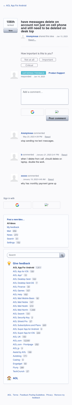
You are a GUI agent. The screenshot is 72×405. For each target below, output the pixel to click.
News (9, 234)
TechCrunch (19, 371)
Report (48, 136)
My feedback (13, 226)
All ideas (11, 223)
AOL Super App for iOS (24, 332)
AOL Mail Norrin (21, 309)
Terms (15, 394)
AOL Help (18, 294)
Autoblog (17, 355)
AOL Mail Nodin (20, 305)
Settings (11, 242)
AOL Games (19, 290)
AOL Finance (19, 286)
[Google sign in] (32, 112)
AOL (15, 378)
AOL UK (17, 336)
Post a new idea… (16, 219)
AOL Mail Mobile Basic (24, 298)
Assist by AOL (20, 351)
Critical (32, 65)
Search (10, 238)
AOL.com (17, 340)
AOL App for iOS (21, 271)
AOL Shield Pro (20, 321)
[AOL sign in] (57, 112)
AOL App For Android (24, 267)
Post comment (57, 118)
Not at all (31, 59)
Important (49, 59)
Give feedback (21, 263)
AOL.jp (16, 348)
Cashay (17, 359)
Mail (9, 230)
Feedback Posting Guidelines (32, 394)
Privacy (49, 394)
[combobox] (34, 255)
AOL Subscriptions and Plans (27, 325)
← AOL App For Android (14, 5)
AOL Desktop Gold (22, 278)
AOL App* (18, 275)
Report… (32, 39)
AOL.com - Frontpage (23, 344)
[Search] (62, 255)
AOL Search (19, 313)
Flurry (16, 367)
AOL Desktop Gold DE (24, 282)
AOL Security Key (21, 317)
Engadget (18, 363)
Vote (11, 30)
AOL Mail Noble (20, 301)
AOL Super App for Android (26, 328)
